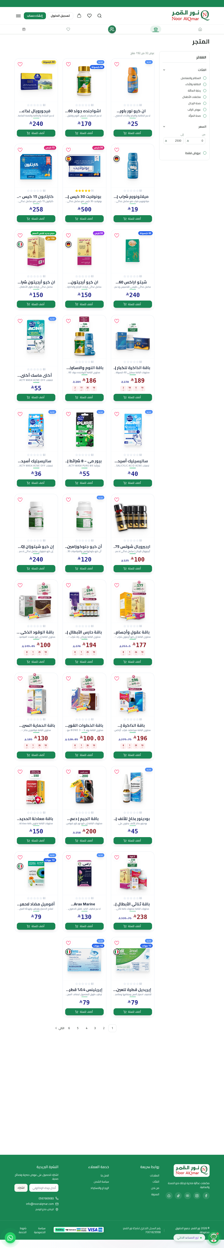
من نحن (155, 1187)
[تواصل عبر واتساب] (10, 1237)
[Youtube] (187, 1195)
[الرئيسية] (200, 29)
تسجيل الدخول (60, 15)
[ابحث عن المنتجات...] (99, 15)
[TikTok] (178, 1195)
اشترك (21, 1187)
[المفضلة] (89, 15)
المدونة (155, 1194)
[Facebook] (206, 1195)
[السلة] (79, 15)
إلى (182, 134)
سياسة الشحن (101, 1181)
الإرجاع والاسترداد (100, 1187)
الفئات (202, 70)
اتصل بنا (105, 1175)
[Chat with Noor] (213, 1237)
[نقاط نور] (23, 29)
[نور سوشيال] (112, 29)
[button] (117, 64)
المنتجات (154, 1175)
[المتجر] (155, 29)
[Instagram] (196, 1195)
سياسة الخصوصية (40, 1230)
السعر (202, 126)
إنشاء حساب (35, 15)
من (203, 134)
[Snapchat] (169, 1195)
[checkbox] (204, 77)
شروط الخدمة (22, 1230)
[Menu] (18, 16)
